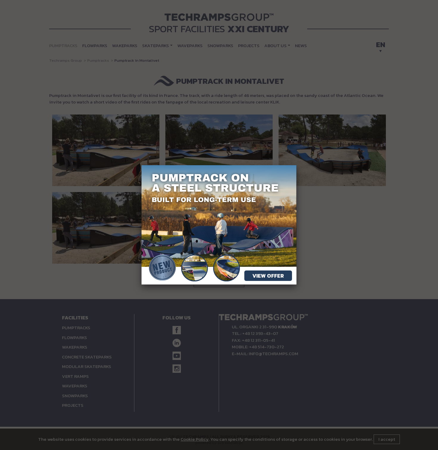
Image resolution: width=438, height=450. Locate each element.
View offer (268, 276)
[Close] (296, 165)
